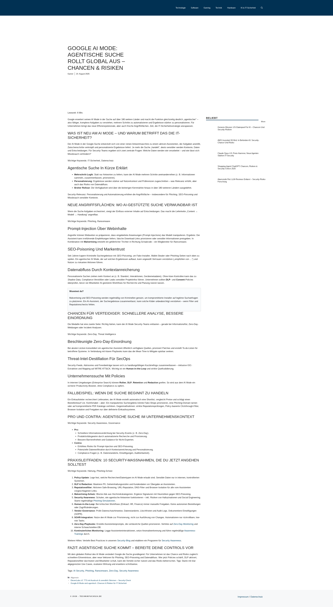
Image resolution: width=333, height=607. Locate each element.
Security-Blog (123, 540)
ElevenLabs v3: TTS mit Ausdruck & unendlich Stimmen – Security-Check (101, 580)
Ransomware (101, 571)
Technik (219, 8)
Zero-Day (113, 571)
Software (194, 8)
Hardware (231, 8)
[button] (261, 8)
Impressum (243, 597)
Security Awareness (171, 540)
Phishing (89, 571)
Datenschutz (257, 597)
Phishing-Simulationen (104, 501)
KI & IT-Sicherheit (248, 8)
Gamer (70, 74)
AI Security (78, 571)
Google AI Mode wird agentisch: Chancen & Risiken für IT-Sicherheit (99, 583)
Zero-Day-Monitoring (183, 524)
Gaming (207, 8)
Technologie (181, 8)
